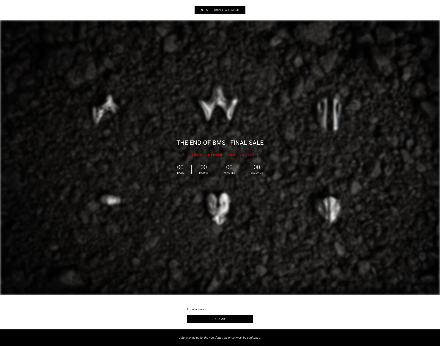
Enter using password (221, 10)
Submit (220, 319)
